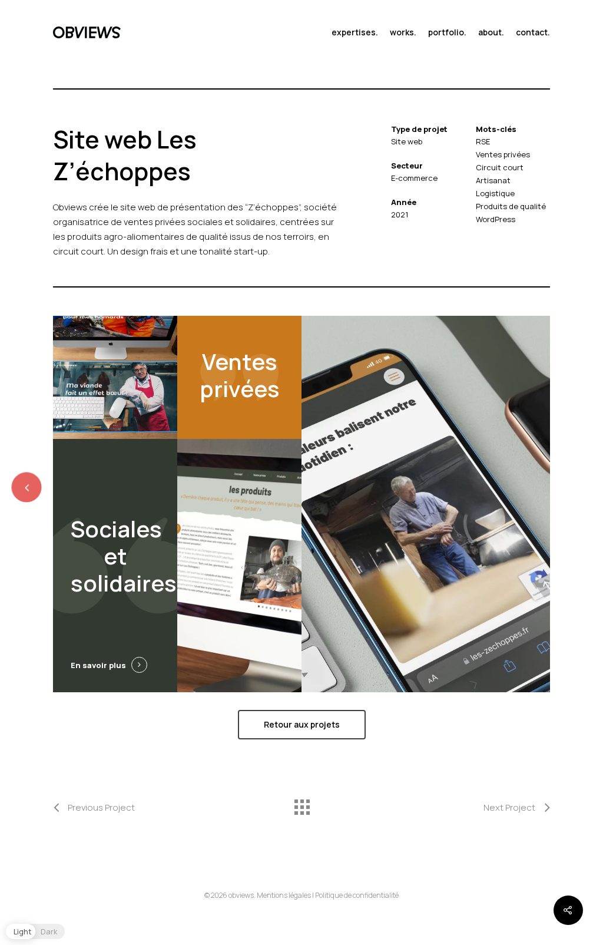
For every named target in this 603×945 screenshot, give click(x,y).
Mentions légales (284, 895)
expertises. (355, 32)
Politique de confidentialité (357, 895)
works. (403, 32)
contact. (533, 32)
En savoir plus (98, 665)
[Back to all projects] (301, 804)
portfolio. (447, 32)
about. (491, 32)
